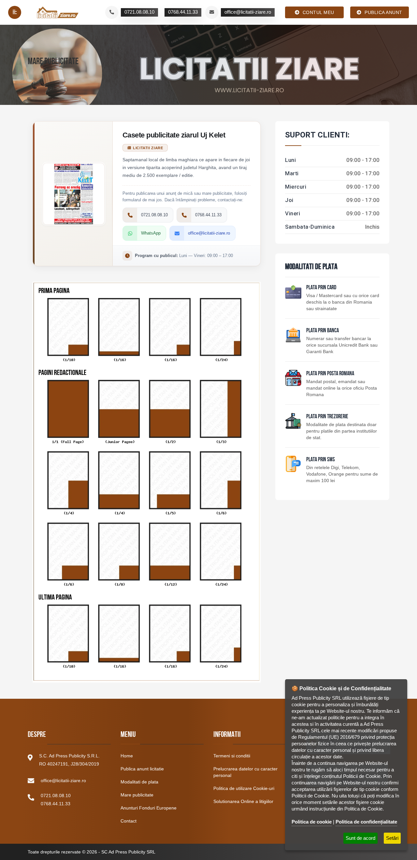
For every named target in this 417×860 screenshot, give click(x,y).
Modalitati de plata (139, 781)
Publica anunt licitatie (142, 768)
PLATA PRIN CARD (321, 288)
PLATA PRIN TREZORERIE (327, 417)
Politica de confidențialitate (366, 821)
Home (127, 755)
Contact (129, 821)
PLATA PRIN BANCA (322, 331)
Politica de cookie (312, 821)
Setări (392, 838)
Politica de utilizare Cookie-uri (243, 788)
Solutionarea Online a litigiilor (243, 801)
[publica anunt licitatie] (293, 292)
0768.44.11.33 (55, 803)
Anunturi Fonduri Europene (149, 807)
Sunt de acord (360, 838)
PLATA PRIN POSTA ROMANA (330, 374)
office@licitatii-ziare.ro (63, 780)
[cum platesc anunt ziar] (293, 378)
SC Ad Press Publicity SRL (128, 851)
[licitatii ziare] (58, 12)
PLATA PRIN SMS (320, 460)
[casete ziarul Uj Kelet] (147, 478)
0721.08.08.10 (56, 795)
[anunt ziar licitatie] (293, 464)
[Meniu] (14, 12)
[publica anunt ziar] (293, 335)
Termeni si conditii (231, 755)
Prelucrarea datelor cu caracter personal (245, 772)
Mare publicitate (137, 794)
